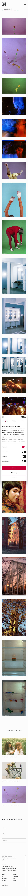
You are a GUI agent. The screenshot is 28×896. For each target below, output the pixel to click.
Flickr (14, 878)
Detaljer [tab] (14, 421)
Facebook (15, 874)
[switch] (24, 452)
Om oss (4, 880)
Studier (4, 874)
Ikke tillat (14, 477)
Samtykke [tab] (5, 421)
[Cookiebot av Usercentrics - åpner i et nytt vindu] (20, 417)
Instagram (15, 876)
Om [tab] (23, 421)
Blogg (14, 880)
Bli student (4, 878)
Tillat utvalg (14, 472)
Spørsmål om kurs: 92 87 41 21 (9, 868)
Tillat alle (14, 468)
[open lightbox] (14, 26)
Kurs (3, 876)
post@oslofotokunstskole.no (9, 870)
